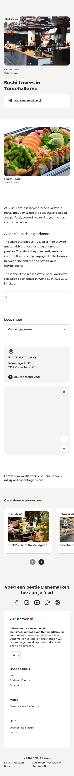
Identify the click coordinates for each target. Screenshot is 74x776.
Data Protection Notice (14, 764)
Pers (12, 675)
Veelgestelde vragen (22, 727)
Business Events (20, 680)
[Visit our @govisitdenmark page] (47, 603)
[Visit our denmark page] (17, 603)
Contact (14, 732)
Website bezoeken (26, 100)
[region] (37, 420)
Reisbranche (17, 685)
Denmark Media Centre (24, 706)
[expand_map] (64, 392)
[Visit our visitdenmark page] (37, 603)
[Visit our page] (27, 603)
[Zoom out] (64, 449)
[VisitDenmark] (21, 619)
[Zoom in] (64, 439)
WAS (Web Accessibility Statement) (46, 764)
